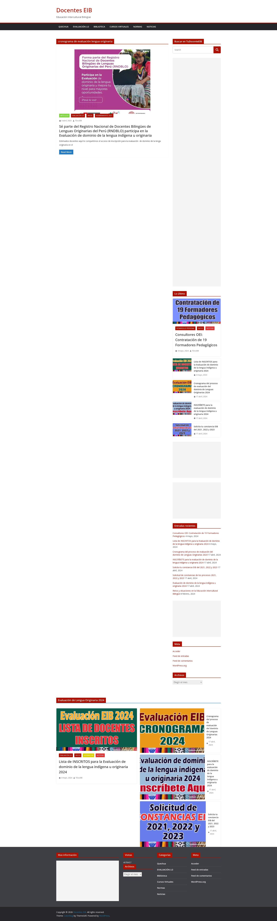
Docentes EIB (74, 10)
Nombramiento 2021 (104, 116)
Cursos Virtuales (119, 26)
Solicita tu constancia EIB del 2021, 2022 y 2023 (206, 428)
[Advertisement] (197, 172)
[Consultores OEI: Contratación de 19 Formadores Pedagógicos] (197, 311)
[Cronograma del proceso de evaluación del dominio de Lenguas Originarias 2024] (182, 390)
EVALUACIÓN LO (81, 26)
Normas (137, 26)
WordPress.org (180, 665)
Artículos (64, 116)
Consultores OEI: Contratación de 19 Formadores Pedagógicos (196, 339)
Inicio (90, 116)
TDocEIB (78, 120)
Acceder (176, 651)
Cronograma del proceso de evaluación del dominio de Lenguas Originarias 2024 (206, 388)
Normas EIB (88, 755)
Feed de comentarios (183, 660)
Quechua (63, 26)
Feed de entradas (181, 656)
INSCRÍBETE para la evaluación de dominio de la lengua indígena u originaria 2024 (205, 409)
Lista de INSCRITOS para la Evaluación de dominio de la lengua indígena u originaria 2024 (206, 366)
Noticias (151, 26)
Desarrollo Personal (185, 328)
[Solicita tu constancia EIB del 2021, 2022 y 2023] (182, 430)
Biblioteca (99, 26)
